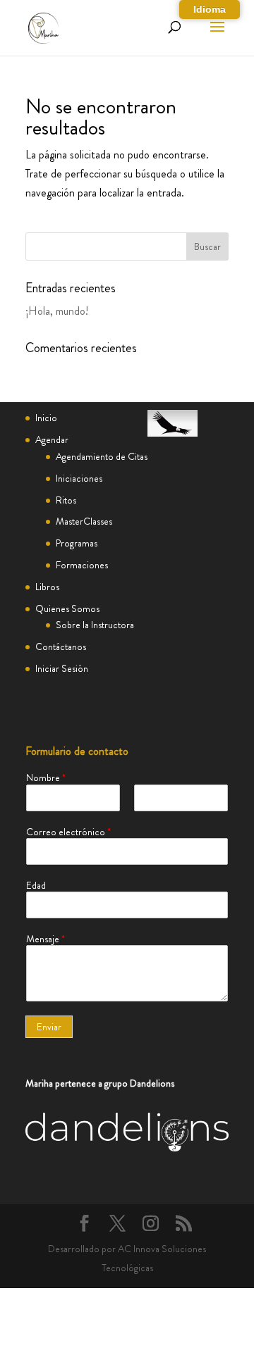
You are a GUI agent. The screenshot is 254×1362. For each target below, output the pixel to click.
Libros (47, 587)
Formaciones (82, 565)
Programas (76, 543)
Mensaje (45, 938)
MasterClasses (84, 521)
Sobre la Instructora (95, 625)
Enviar (49, 1027)
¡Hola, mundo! (56, 311)
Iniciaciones (79, 478)
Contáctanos (60, 646)
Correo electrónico (68, 831)
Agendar (51, 439)
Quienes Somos (67, 608)
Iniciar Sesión (61, 668)
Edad (36, 885)
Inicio (46, 418)
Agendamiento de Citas (101, 456)
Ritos (66, 500)
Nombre (46, 777)
